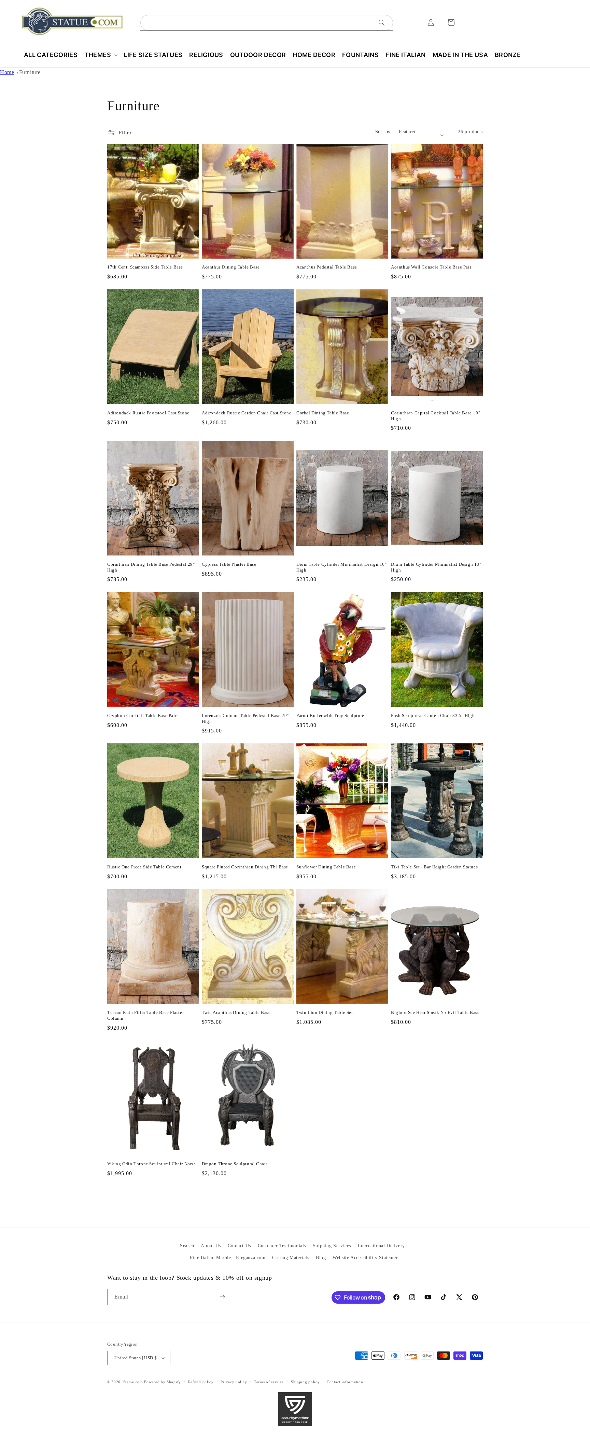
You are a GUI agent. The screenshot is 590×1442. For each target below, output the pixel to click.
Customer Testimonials (282, 1245)
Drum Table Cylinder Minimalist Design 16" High (341, 567)
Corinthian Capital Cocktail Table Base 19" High (435, 415)
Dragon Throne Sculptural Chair (234, 1163)
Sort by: (383, 131)
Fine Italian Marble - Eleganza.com (227, 1257)
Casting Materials (290, 1257)
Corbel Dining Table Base (322, 412)
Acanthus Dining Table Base (231, 267)
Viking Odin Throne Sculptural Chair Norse (151, 1163)
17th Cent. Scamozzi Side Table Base (145, 267)
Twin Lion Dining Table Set (324, 1012)
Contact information (345, 1382)
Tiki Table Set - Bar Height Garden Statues (434, 866)
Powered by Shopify (162, 1382)
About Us (211, 1245)
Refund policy (201, 1382)
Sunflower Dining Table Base (326, 866)
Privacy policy (234, 1382)
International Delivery (381, 1245)
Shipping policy (305, 1382)
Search (187, 1245)
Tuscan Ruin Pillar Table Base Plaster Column (145, 1015)
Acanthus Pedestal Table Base (326, 267)
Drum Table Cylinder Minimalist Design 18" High (436, 567)
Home (7, 72)
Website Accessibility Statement (366, 1257)
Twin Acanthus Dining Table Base (236, 1012)
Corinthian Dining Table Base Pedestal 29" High (151, 567)
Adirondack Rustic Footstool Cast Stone (148, 412)
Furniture (30, 72)
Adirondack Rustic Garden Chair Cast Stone (247, 412)
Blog (321, 1257)
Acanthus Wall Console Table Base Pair (431, 267)
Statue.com (133, 1382)
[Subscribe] (222, 1297)
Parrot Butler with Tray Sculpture (330, 715)
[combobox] (266, 22)
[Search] (381, 22)
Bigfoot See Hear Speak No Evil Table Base (435, 1012)
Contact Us (239, 1245)
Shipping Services (332, 1245)
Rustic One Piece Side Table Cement (144, 866)
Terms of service (269, 1382)
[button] (100, 55)
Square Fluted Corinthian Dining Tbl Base (245, 866)
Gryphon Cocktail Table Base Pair (142, 715)
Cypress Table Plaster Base (229, 564)
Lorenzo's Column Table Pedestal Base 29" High (245, 718)
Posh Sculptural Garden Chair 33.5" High (433, 715)
